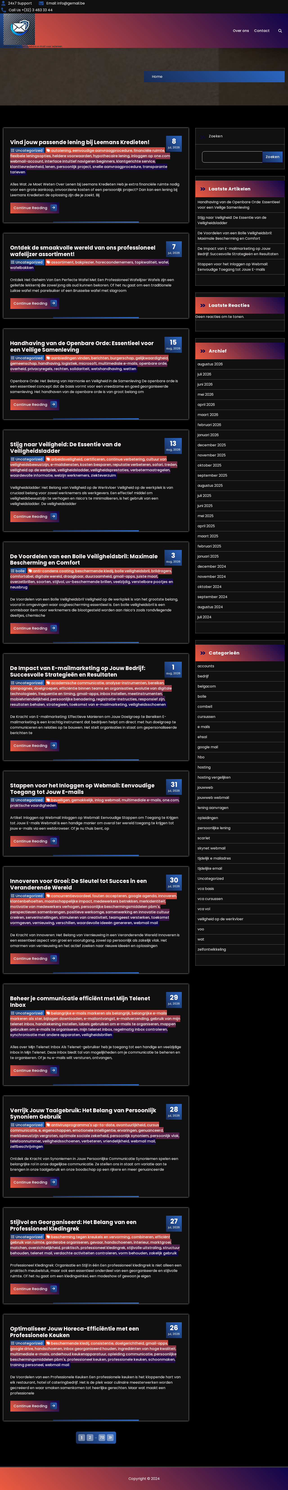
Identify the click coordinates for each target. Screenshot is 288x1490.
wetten (129, 368)
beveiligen (60, 800)
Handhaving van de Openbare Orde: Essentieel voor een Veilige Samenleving (82, 346)
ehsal (202, 736)
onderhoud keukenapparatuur (78, 1354)
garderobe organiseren (67, 1242)
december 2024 (212, 566)
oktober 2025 (209, 465)
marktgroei (160, 1242)
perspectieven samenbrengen (37, 912)
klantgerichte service (135, 161)
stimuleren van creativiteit (83, 917)
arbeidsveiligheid (66, 459)
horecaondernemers (114, 262)
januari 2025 (208, 556)
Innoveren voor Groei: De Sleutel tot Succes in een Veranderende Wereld (78, 884)
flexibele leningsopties (30, 156)
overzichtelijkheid (44, 1247)
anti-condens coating (53, 571)
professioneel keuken (86, 1359)
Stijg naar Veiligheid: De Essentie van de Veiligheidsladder (65, 448)
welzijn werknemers (71, 475)
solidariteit (80, 368)
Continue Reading (36, 207)
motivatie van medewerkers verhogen (44, 906)
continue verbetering (125, 459)
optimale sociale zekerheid (83, 1135)
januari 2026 (208, 435)
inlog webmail (107, 800)
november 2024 (212, 576)
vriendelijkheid (116, 1141)
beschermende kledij (94, 571)
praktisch (70, 1247)
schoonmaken (161, 1359)
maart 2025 (208, 536)
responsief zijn (151, 699)
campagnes (21, 688)
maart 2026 (208, 414)
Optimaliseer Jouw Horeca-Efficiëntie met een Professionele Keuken (74, 1332)
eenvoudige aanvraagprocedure (102, 150)
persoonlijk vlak (164, 1135)
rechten (61, 368)
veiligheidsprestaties (109, 470)
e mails (204, 726)
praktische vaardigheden (33, 805)
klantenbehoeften (26, 901)
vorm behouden (132, 1253)
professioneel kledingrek (103, 1247)
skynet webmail (211, 848)
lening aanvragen (213, 807)
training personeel (26, 1364)
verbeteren (91, 1141)
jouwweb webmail (213, 797)
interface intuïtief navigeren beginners (80, 161)
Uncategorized (29, 150)
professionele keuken (127, 1359)
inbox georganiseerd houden (90, 1348)
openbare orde (152, 363)
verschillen (65, 922)
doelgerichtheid (129, 1343)
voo (201, 929)
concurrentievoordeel (71, 895)
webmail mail (146, 922)
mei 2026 (206, 394)
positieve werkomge (85, 912)
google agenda (142, 895)
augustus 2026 (210, 364)
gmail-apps (124, 576)
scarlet (204, 838)
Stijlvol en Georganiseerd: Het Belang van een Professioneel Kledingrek (73, 1225)
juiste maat (147, 576)
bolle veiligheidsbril (132, 571)
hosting (204, 767)
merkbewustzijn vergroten (34, 1135)
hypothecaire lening (111, 156)
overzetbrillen (22, 581)
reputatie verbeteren (132, 464)
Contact (262, 30)
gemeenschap (23, 363)
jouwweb (205, 787)
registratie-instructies (116, 699)
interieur (141, 1242)
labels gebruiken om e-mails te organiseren (119, 1024)
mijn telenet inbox (96, 1029)
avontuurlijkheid (130, 1125)
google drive (21, 1348)
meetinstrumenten (145, 693)
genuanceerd (150, 1130)
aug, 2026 (173, 344)
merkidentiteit (152, 901)
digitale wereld (48, 576)
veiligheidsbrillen (97, 1034)
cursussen (206, 716)
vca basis (206, 888)
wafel (163, 262)
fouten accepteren (109, 895)
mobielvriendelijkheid (29, 699)
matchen (18, 1247)
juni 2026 (205, 384)
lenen (50, 166)
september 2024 (212, 596)
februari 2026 (209, 424)
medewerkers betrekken (116, 901)
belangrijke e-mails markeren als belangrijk (90, 1013)
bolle (20, 571)
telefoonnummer (25, 1141)
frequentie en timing (56, 693)
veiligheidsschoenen (147, 704)
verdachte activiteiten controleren (85, 1253)
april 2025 (206, 526)
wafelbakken (22, 267)
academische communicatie (77, 683)
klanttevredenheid (27, 166)
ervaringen (127, 1130)
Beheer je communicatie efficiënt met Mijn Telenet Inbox (80, 1002)
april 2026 (206, 404)
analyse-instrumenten (126, 683)
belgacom (207, 686)
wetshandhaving (106, 368)
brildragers (161, 571)
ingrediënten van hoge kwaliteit (147, 1348)
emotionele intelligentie (94, 1130)
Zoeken (216, 136)
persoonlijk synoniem (129, 1135)
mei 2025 (206, 515)
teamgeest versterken (129, 917)
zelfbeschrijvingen (26, 1146)
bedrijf (203, 676)
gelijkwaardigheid (151, 358)
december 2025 (212, 445)
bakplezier (84, 262)
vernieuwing (43, 922)
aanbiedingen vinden (70, 358)
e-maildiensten (64, 464)
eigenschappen (56, 1130)
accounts (206, 666)
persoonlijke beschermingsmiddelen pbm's (120, 906)
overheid (18, 368)
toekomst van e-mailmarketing (98, 704)
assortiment (62, 262)
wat (201, 939)
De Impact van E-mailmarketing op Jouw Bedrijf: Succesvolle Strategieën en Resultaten (77, 671)
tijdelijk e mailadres (214, 858)
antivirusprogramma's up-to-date (83, 1125)
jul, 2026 (174, 143)
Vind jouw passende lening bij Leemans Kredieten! (80, 142)
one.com (170, 800)
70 (102, 1437)
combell (205, 706)
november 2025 (212, 455)
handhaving (49, 363)
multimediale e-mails (117, 363)
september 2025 (212, 475)
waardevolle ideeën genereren (104, 922)
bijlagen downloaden (63, 1018)
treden (170, 464)
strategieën (57, 704)
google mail (208, 747)
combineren (142, 1237)
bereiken (156, 683)
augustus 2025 (210, 485)
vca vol (204, 908)
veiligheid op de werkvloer (220, 919)
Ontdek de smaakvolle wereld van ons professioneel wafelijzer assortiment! (82, 251)
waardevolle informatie (31, 475)
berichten (100, 358)
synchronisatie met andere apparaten (45, 1034)
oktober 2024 (210, 586)
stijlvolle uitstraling (144, 1247)
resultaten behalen (27, 704)
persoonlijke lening (214, 828)
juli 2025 (204, 495)
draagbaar (73, 576)
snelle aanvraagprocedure (116, 166)
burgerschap (122, 358)
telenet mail (41, 1253)
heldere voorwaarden (72, 156)
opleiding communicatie (130, 1354)
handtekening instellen (56, 1024)
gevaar (96, 1242)
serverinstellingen (42, 917)
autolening (61, 150)
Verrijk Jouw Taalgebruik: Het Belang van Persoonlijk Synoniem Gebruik (83, 1114)
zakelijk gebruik (163, 1253)
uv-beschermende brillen (89, 581)
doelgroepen (46, 688)
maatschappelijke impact (68, 901)
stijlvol (58, 581)
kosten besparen (95, 464)
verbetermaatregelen (150, 470)
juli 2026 (204, 374)
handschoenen (118, 1242)
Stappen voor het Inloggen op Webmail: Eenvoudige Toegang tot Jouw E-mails (82, 789)
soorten (43, 581)
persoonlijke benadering (72, 699)
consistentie (102, 1343)
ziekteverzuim (103, 475)
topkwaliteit (146, 262)
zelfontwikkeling (212, 949)
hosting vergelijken (214, 777)
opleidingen (208, 817)
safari (157, 464)
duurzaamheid (98, 576)
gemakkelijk (82, 800)
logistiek (69, 363)
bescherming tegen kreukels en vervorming (90, 1237)
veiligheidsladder (73, 470)
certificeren (94, 459)
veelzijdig (121, 581)
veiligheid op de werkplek (33, 470)
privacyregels (40, 368)
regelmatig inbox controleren (140, 1029)
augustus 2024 (210, 607)
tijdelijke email (210, 868)
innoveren (167, 895)
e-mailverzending (133, 1018)
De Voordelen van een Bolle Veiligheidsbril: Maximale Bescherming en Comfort (84, 560)
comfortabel (21, 576)
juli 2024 (205, 617)
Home (157, 76)
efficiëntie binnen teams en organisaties (96, 688)
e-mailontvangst (99, 1018)
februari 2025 (209, 546)
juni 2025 (205, 505)
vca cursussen (210, 898)
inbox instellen (113, 693)
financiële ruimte (149, 150)
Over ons (241, 30)
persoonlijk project (74, 166)
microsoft (88, 363)
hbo (201, 757)
